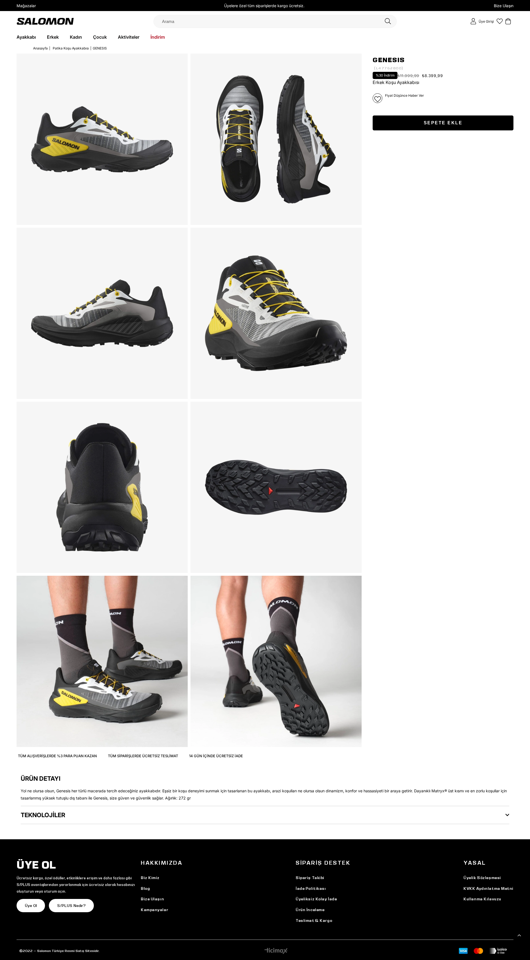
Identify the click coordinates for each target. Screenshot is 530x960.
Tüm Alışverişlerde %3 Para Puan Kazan (57, 756)
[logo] (45, 21)
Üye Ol (31, 906)
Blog (145, 888)
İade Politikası (311, 888)
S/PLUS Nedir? (71, 906)
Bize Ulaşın (503, 5)
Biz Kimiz (150, 878)
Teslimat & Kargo (314, 920)
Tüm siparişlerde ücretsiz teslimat (143, 756)
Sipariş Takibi (310, 878)
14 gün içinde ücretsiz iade (216, 756)
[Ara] (387, 21)
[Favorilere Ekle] (377, 98)
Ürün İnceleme (310, 910)
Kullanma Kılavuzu (482, 899)
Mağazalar (26, 5)
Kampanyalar (154, 910)
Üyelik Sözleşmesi (482, 878)
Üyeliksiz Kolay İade (316, 899)
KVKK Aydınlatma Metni (488, 888)
